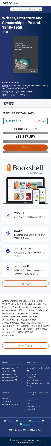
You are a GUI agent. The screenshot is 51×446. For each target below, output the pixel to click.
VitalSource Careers (8, 374)
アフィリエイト (32, 374)
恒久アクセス (27, 121)
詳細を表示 (25, 283)
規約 (28, 403)
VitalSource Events (8, 377)
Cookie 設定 (31, 409)
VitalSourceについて (8, 368)
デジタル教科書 (32, 380)
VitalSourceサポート (8, 404)
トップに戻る (25, 345)
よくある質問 (6, 401)
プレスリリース (7, 371)
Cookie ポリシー (33, 406)
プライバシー (31, 400)
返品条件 (4, 398)
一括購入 (30, 377)
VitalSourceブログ (8, 380)
